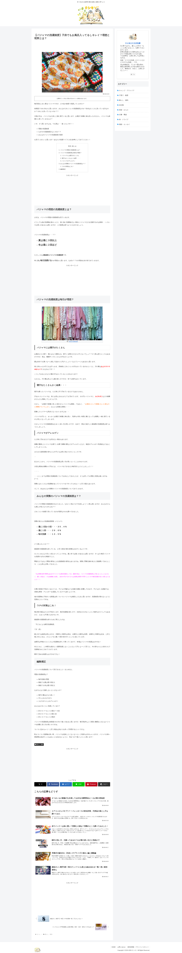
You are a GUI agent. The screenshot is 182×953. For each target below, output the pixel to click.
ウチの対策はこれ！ (68, 166)
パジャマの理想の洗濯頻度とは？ (70, 150)
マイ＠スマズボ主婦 (132, 43)
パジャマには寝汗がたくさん (70, 155)
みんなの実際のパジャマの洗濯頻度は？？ (73, 163)
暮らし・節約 (39, 744)
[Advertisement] (72, 45)
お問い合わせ (122, 947)
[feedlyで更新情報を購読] (131, 74)
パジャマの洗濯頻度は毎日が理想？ (71, 152)
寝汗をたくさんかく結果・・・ (71, 158)
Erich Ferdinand (73, 341)
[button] (104, 784)
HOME (114, 947)
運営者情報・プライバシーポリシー (138, 947)
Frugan (99, 91)
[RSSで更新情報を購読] (134, 74)
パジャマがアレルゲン (68, 161)
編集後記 (63, 169)
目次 (69, 146)
